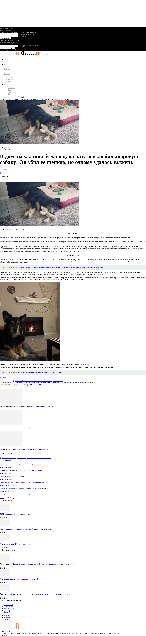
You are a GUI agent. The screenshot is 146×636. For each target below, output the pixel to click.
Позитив (10, 81)
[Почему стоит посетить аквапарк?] (11, 424)
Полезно (10, 79)
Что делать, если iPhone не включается (16, 544)
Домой (2, 99)
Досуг (9, 92)
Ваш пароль (22, 36)
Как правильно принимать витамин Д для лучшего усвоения (26, 529)
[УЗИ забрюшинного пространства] (5, 510)
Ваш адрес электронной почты (28, 46)
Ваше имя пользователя (26, 34)
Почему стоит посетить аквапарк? (15, 428)
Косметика (7, 69)
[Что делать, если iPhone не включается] (5, 540)
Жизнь (10, 77)
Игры (9, 90)
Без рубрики (11, 88)
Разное (6, 84)
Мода (5, 64)
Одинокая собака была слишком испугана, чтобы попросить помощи (38, 381)
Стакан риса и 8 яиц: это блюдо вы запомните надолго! (15, 476)
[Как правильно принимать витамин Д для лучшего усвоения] (5, 525)
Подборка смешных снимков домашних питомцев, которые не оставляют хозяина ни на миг (25, 458)
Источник (3, 377)
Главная (6, 59)
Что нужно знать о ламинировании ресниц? (19, 579)
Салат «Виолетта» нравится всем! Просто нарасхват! (15, 494)
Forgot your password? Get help (10, 40)
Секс (9, 94)
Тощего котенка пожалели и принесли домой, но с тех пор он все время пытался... (22, 482)
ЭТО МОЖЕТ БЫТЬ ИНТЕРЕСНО (14, 385)
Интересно (7, 74)
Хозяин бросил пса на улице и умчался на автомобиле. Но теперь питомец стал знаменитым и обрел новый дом (53, 382)
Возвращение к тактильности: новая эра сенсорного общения (26, 407)
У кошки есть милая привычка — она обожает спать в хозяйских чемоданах (21, 470)
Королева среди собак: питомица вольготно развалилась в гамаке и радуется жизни (23, 488)
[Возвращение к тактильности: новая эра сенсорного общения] (11, 403)
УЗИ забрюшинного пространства (15, 514)
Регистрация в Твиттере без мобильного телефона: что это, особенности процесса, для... (38, 564)
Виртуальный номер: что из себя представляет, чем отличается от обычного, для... (36, 594)
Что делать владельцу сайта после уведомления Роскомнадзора (17, 464)
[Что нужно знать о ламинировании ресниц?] (5, 575)
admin (2, 461)
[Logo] (10, 55)
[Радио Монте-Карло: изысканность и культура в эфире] (11, 445)
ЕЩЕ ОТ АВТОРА (35, 385)
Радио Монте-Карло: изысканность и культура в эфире (24, 449)
